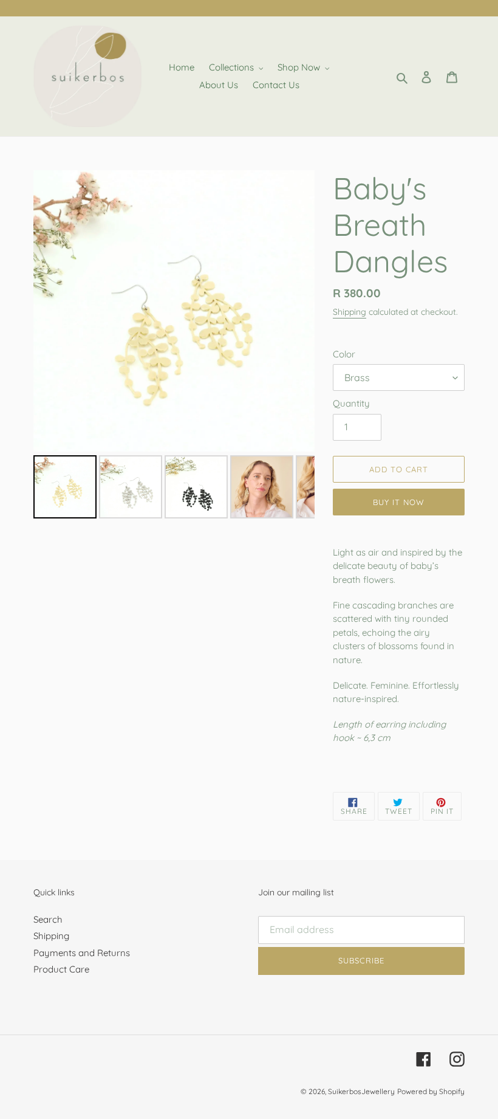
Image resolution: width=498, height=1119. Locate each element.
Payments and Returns (81, 953)
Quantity (351, 403)
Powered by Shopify (431, 1091)
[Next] (297, 311)
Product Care (61, 969)
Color (344, 354)
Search (48, 919)
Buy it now (399, 502)
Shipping (349, 311)
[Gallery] (174, 346)
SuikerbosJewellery (361, 1091)
